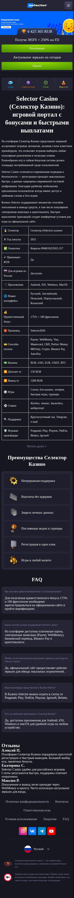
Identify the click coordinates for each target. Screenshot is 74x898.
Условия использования (21, 819)
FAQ (66, 819)
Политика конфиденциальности (27, 801)
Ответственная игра (37, 810)
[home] (37, 5)
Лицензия (49, 819)
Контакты (61, 801)
